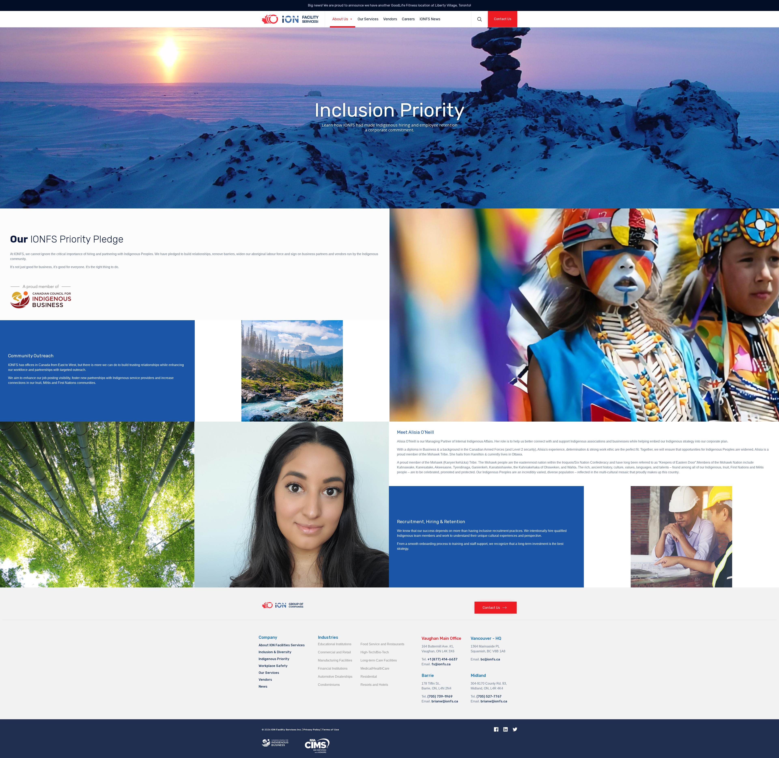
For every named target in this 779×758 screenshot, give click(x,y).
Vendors (390, 19)
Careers (408, 19)
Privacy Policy (311, 729)
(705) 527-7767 (489, 696)
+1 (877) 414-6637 (442, 659)
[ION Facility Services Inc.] (290, 19)
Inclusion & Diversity (275, 652)
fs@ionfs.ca (441, 664)
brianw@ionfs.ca (444, 701)
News (263, 686)
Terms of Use (330, 729)
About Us (340, 19)
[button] (502, 19)
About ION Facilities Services (282, 645)
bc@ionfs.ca (490, 659)
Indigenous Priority (274, 659)
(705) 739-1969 (440, 696)
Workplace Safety (273, 666)
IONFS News (430, 19)
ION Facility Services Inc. (286, 729)
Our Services (368, 19)
